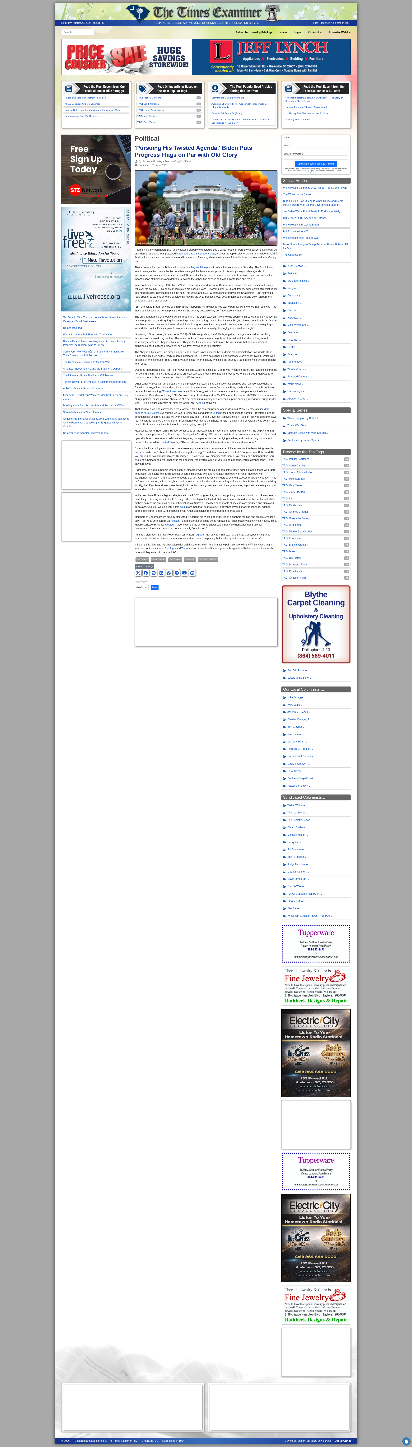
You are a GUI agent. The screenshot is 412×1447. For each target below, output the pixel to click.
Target (184, 548)
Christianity (295, 571)
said (182, 507)
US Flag (190, 559)
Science (292, 354)
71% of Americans (171, 391)
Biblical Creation (298, 544)
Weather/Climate (297, 369)
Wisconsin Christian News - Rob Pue (308, 915)
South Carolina (151, 104)
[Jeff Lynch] (206, 56)
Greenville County (299, 518)
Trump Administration (154, 110)
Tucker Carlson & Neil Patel (303, 893)
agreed (200, 534)
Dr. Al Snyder (294, 771)
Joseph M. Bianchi (298, 712)
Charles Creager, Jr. (298, 719)
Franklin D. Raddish (298, 748)
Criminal (292, 310)
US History (295, 558)
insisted (164, 442)
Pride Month (158, 559)
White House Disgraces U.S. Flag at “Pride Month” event (315, 187)
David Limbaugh (296, 879)
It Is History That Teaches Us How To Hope (306, 113)
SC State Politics (297, 280)
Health (291, 347)
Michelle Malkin (296, 834)
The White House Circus (297, 194)
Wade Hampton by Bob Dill (302, 418)
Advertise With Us (340, 32)
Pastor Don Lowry (297, 785)
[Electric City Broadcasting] (316, 1053)
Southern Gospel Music (300, 778)
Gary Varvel (149, 122)
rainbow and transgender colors (197, 253)
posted (176, 520)
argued (144, 456)
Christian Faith (297, 577)
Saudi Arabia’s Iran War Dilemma (81, 116)
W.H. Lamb (295, 525)
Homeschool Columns (300, 756)
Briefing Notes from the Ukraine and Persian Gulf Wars (92, 110)
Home (283, 32)
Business (292, 332)
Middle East (296, 505)
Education (293, 302)
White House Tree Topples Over (301, 237)
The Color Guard (292, 255)
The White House (208, 559)
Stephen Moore (296, 901)
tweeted (169, 524)
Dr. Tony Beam (295, 741)
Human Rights (295, 391)
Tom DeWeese (295, 886)
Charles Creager (298, 511)
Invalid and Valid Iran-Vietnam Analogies (85, 97)
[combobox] (77, 32)
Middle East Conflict (300, 531)
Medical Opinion (296, 871)
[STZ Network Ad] (96, 169)
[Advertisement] (96, 464)
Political (292, 273)
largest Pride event (202, 267)
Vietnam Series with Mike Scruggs (307, 433)
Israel (292, 551)
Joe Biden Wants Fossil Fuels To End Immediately (311, 211)
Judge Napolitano (297, 864)
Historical (292, 317)
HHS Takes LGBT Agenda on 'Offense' (305, 218)
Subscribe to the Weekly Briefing (316, 164)
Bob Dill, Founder (297, 670)
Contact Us (315, 32)
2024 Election (295, 266)
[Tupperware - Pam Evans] (316, 943)
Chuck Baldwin (296, 827)
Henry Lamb (294, 842)
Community (293, 295)
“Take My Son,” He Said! (297, 119)
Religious (292, 288)
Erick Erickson (295, 856)
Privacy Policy (309, 170)
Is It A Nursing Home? (295, 231)
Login (297, 32)
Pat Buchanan (295, 849)
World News (294, 384)
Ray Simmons (295, 734)
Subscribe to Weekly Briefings (254, 32)
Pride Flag (175, 559)
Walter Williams (296, 805)
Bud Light (170, 548)
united (216, 413)
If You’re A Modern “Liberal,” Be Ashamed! (306, 107)
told (201, 403)
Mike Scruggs (150, 116)
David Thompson (297, 763)
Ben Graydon (295, 726)
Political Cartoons (152, 97)
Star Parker (293, 908)
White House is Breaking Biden (301, 224)
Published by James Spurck (303, 440)
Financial (292, 339)
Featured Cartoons (298, 376)
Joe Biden (142, 559)
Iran (291, 498)
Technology (294, 361)
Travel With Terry (297, 425)
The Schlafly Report (298, 820)
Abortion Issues (296, 398)
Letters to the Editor (298, 677)
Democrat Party (298, 564)
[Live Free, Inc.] (96, 259)
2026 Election (297, 492)
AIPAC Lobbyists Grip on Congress (82, 104)
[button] (138, 573)
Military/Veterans (296, 325)
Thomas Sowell (296, 812)
